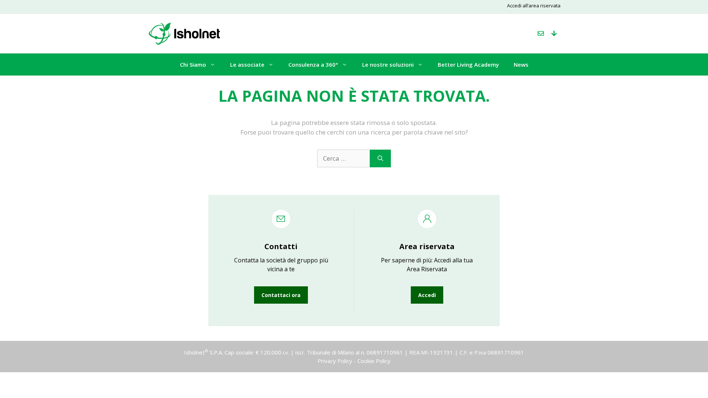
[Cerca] (380, 158)
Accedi (427, 294)
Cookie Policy (374, 360)
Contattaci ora (281, 294)
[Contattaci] (541, 33)
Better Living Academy (468, 64)
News (521, 64)
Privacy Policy (334, 360)
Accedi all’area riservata (533, 5)
